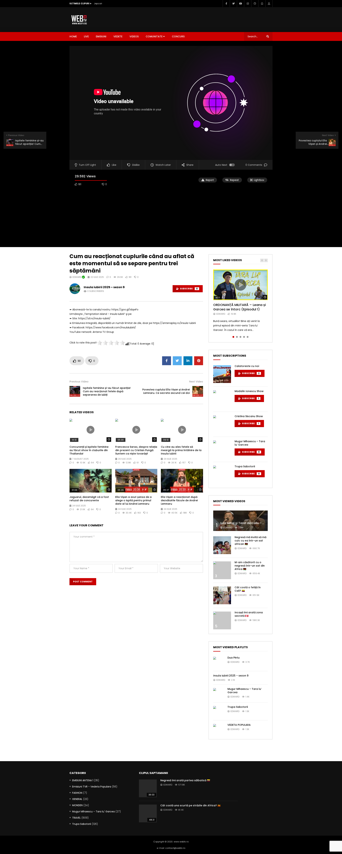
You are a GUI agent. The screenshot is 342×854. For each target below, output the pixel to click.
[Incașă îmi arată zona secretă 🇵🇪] (222, 620)
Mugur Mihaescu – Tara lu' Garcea (93, 811)
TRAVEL (76, 817)
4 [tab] (244, 337)
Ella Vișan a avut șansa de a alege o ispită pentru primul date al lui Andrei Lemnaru (133, 500)
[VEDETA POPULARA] (218, 729)
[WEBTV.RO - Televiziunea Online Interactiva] (79, 19)
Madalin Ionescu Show (249, 391)
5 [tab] (247, 337)
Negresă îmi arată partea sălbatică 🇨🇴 (185, 780)
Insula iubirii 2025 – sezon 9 (104, 287)
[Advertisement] (208, 19)
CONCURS (178, 36)
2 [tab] (237, 337)
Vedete (117, 36)
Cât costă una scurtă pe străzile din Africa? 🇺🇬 (190, 805)
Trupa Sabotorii (245, 466)
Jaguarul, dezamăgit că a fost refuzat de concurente (89, 498)
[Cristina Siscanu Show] (222, 424)
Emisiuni (101, 36)
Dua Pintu (233, 657)
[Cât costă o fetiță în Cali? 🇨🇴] (222, 595)
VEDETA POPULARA (239, 725)
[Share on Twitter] (177, 360)
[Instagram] (247, 3)
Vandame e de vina (105, 3)
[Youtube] (240, 3)
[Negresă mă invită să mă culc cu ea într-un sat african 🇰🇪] (222, 545)
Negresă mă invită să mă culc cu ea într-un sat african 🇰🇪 (250, 540)
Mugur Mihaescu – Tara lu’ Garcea (250, 443)
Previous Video (79, 381)
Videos (134, 36)
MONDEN (77, 805)
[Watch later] (254, 3)
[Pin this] (198, 360)
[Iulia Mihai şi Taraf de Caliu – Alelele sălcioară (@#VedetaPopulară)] (240, 521)
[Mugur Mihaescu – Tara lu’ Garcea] (222, 449)
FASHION (77, 793)
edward (77, 277)
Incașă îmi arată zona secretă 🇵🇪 (249, 614)
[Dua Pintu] (218, 662)
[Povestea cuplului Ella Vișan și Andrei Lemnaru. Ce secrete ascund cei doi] (197, 391)
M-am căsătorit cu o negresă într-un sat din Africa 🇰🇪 (250, 565)
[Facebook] (226, 3)
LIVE (86, 36)
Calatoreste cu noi (247, 366)
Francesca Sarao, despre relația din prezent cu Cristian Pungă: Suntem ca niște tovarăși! (136, 450)
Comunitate (154, 36)
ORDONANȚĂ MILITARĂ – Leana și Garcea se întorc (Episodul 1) (239, 307)
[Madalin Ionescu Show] (222, 399)
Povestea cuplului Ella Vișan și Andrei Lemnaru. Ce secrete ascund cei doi (166, 391)
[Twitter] (233, 3)
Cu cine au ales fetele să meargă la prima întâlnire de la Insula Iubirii (181, 450)
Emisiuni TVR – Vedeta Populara (91, 786)
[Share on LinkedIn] (187, 360)
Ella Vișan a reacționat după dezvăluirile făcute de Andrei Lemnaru (179, 500)
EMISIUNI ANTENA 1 (82, 780)
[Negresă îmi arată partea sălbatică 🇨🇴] (148, 788)
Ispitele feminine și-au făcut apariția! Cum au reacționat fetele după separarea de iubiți (107, 391)
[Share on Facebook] (166, 360)
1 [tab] (233, 337)
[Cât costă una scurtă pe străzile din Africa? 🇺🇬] (148, 813)
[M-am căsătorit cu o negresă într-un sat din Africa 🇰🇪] (222, 570)
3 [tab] (240, 337)
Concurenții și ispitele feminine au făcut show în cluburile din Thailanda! (88, 450)
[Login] (269, 3)
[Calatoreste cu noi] (222, 374)
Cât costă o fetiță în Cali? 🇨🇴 (248, 589)
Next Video (196, 381)
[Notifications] (261, 3)
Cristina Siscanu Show (249, 416)
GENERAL (77, 799)
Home (73, 36)
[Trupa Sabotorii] (222, 474)
